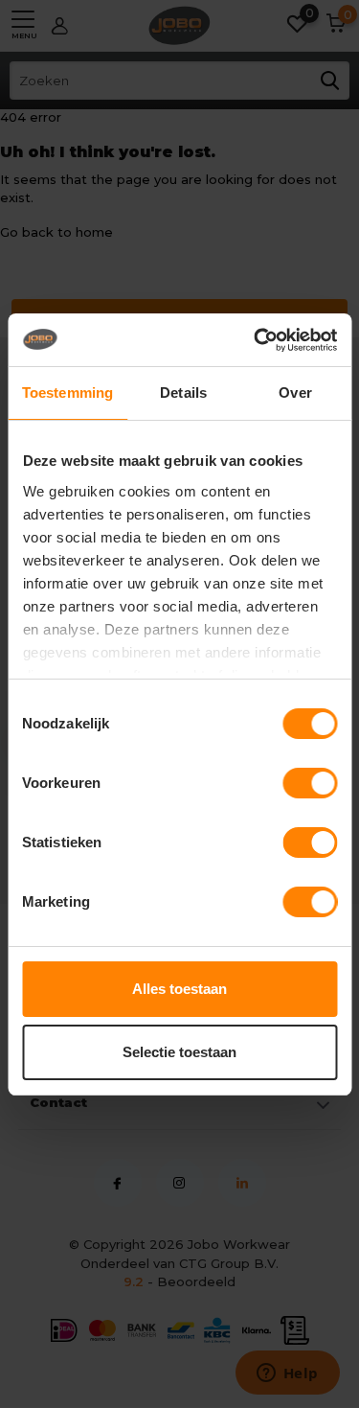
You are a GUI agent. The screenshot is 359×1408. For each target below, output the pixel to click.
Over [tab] (295, 392)
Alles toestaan (179, 989)
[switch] (309, 783)
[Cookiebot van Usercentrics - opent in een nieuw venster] (255, 340)
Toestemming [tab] (67, 392)
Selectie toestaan (179, 1052)
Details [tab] (183, 392)
